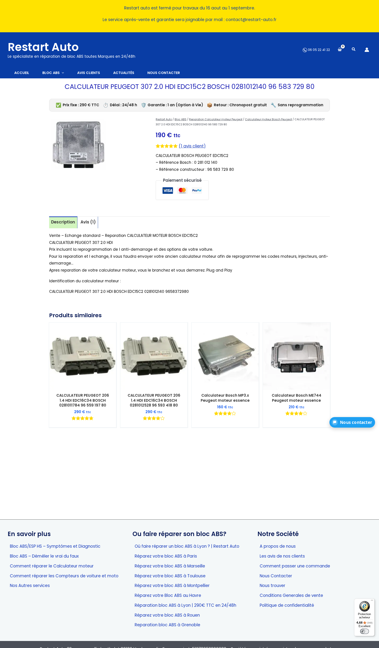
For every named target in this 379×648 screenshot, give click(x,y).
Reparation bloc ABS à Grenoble (167, 625)
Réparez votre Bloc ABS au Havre (168, 595)
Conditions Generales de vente (291, 595)
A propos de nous (278, 546)
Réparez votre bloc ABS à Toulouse (170, 576)
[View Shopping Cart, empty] (339, 50)
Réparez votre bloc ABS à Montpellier (172, 586)
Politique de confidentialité (287, 605)
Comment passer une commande (295, 566)
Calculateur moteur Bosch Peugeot (268, 119)
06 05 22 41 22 (318, 49)
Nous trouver (272, 586)
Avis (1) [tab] (88, 222)
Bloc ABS (180, 119)
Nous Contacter (276, 576)
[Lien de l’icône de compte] (367, 49)
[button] (354, 49)
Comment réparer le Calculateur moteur (52, 566)
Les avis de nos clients (282, 556)
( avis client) (192, 146)
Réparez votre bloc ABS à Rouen (167, 615)
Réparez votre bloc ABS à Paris (166, 556)
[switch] (364, 631)
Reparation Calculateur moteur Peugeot (215, 119)
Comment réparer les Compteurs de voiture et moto (64, 576)
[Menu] (372, 601)
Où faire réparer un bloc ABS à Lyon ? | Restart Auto (187, 546)
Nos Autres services (30, 586)
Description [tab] (63, 222)
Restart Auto (43, 47)
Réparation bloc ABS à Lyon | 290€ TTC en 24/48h (185, 605)
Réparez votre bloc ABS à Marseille (170, 566)
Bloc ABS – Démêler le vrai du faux (44, 556)
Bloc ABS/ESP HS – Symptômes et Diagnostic (55, 546)
